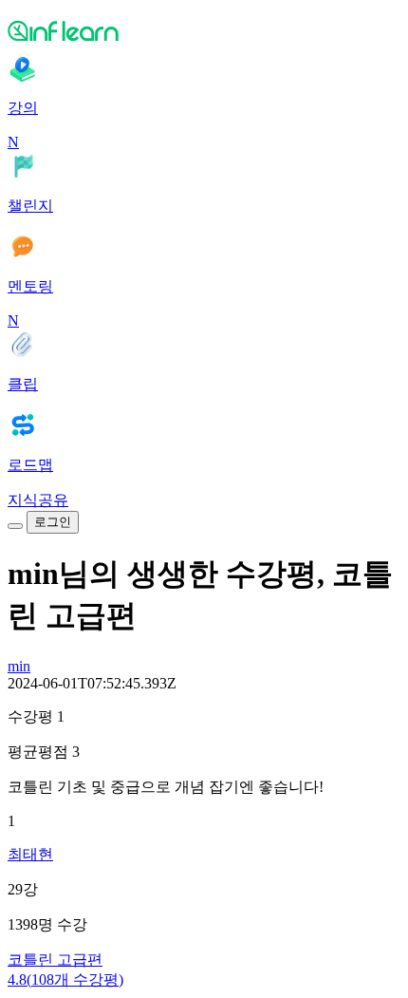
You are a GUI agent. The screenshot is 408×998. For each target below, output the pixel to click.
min (19, 666)
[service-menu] (15, 526)
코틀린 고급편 (55, 959)
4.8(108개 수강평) (65, 979)
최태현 (30, 854)
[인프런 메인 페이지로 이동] (204, 30)
